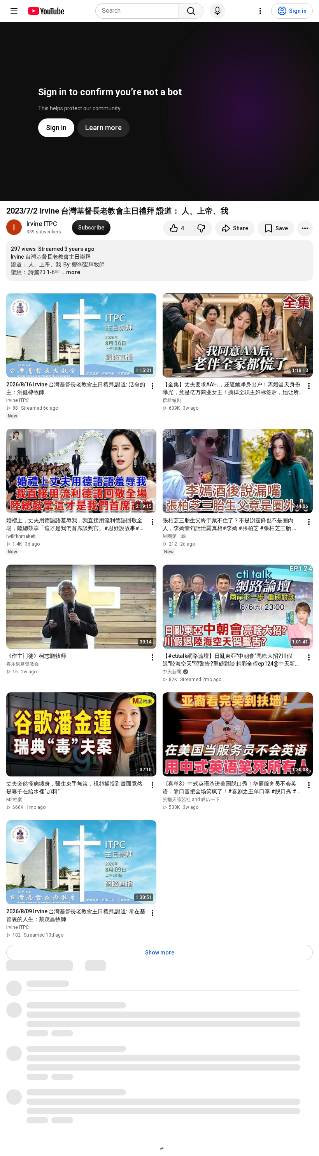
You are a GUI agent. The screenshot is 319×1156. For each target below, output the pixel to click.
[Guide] (14, 11)
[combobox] (139, 11)
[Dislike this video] (201, 228)
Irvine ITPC (41, 224)
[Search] (191, 11)
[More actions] (305, 228)
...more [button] (70, 272)
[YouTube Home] (46, 11)
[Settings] (260, 11)
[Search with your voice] (217, 11)
